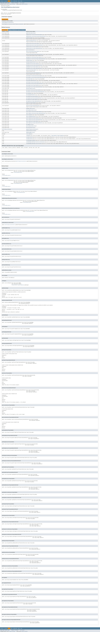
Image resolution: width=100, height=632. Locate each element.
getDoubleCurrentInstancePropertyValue (34, 57)
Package (5, 1)
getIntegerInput (29, 78)
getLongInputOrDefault (30, 94)
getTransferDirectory (30, 127)
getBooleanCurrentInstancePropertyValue (34, 34)
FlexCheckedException (18, 172)
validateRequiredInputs (30, 140)
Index (19, 1)
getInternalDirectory (30, 88)
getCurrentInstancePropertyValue (32, 51)
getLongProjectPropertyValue (32, 99)
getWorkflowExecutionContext (32, 129)
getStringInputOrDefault (31, 116)
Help (21, 1)
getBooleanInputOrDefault (31, 40)
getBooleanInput (29, 37)
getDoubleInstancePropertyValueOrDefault (34, 65)
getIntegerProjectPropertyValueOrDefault (34, 86)
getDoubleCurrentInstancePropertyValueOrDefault (35, 58)
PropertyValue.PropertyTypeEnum (57, 135)
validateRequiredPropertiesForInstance (34, 143)
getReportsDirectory (30, 108)
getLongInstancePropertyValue (32, 96)
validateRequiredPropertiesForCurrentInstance (35, 141)
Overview (2, 1)
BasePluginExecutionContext (7, 22)
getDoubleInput (29, 60)
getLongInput (28, 93)
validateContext (29, 137)
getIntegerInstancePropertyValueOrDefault (34, 83)
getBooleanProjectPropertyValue (32, 46)
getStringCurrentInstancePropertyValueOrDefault (35, 113)
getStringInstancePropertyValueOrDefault (34, 119)
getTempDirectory (29, 124)
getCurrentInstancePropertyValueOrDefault (34, 54)
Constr (10, 4)
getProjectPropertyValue (31, 102)
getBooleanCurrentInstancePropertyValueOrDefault (36, 36)
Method (13, 4)
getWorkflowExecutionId (30, 130)
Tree (12, 1)
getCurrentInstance (30, 49)
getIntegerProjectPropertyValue (32, 85)
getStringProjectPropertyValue (32, 121)
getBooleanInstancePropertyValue (32, 43)
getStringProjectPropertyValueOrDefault (34, 122)
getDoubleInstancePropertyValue (32, 63)
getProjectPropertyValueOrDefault (33, 105)
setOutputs (28, 135)
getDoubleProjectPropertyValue (32, 66)
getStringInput (29, 114)
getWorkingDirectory (30, 132)
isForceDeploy (29, 133)
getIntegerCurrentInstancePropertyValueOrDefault (36, 77)
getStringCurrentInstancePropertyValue (34, 111)
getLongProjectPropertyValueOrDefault (33, 101)
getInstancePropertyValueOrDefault (33, 72)
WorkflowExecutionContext (7, 129)
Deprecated (15, 1)
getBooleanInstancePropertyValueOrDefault (34, 45)
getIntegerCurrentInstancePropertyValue (34, 75)
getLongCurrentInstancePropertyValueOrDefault (35, 91)
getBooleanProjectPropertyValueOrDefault (34, 48)
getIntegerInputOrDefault (31, 80)
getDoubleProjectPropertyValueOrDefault (34, 68)
